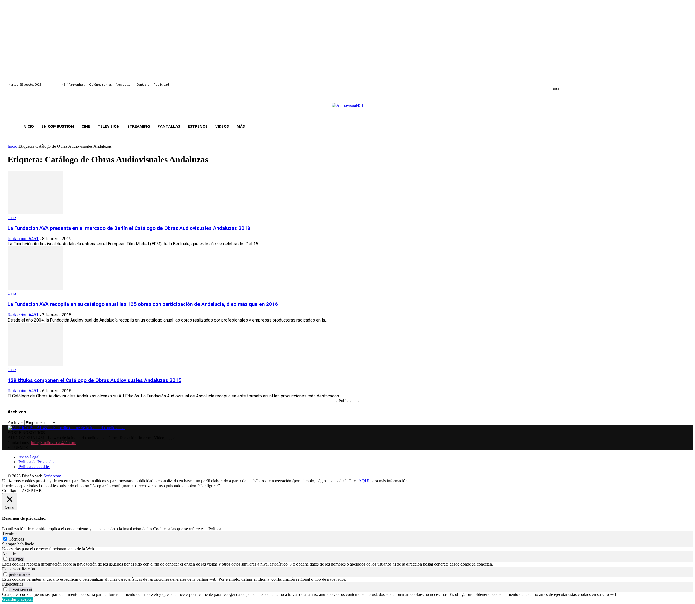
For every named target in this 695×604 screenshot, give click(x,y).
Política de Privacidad (37, 462)
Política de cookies (34, 466)
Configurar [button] (11, 490)
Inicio (12, 146)
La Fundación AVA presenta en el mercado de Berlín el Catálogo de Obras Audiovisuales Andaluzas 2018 (129, 228)
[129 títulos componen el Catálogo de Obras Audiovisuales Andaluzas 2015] (35, 364)
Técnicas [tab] (9, 533)
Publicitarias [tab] (12, 584)
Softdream (52, 476)
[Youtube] (579, 81)
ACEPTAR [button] (32, 490)
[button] (680, 126)
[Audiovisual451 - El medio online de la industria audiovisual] (347, 108)
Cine (12, 217)
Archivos (15, 422)
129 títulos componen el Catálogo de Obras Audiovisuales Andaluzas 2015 (94, 380)
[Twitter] (573, 81)
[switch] (5, 559)
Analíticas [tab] (10, 553)
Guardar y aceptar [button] (17, 599)
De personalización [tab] (18, 569)
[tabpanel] (347, 549)
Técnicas (16, 539)
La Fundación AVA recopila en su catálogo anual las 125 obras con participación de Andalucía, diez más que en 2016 (143, 304)
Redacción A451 (23, 238)
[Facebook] (554, 81)
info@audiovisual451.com (53, 442)
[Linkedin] (567, 81)
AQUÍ (363, 480)
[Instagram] (561, 81)
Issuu (556, 88)
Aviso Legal (28, 457)
